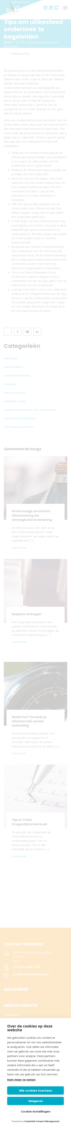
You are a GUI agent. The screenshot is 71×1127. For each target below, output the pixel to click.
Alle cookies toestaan (35, 1090)
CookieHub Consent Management (41, 1121)
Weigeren (35, 1101)
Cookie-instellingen (35, 1111)
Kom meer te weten (21, 1079)
